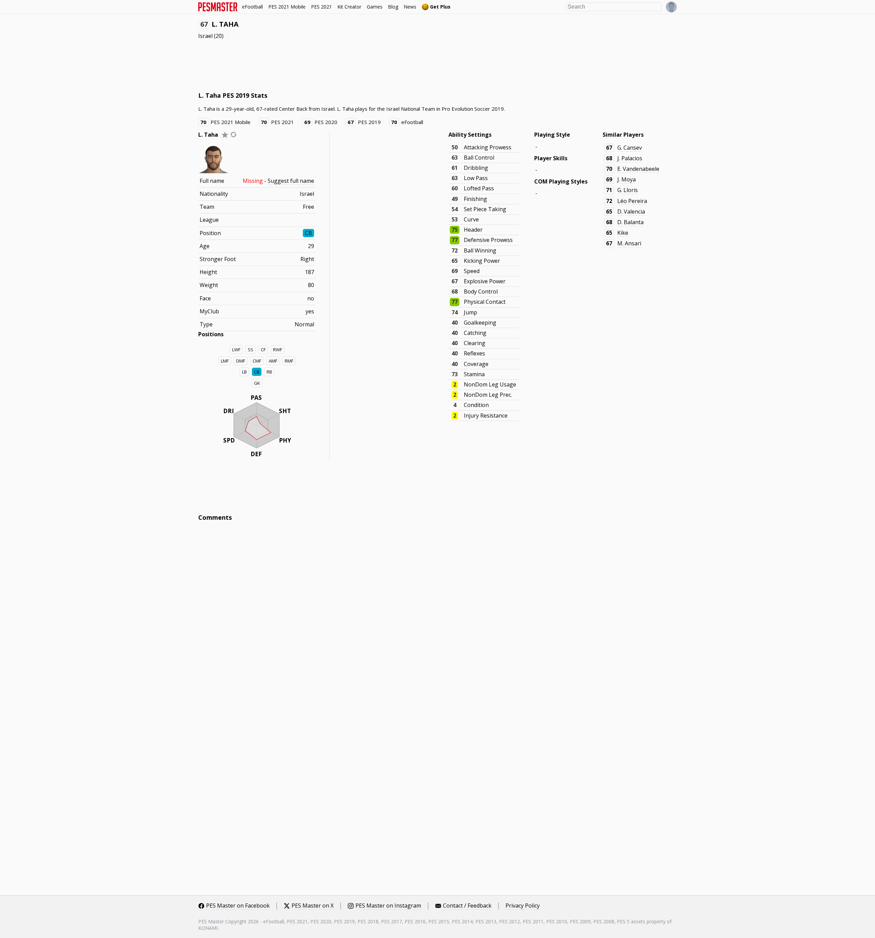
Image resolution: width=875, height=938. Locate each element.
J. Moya (626, 179)
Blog (393, 6)
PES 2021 (321, 6)
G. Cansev (629, 147)
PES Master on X (313, 905)
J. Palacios (629, 158)
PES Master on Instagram (388, 905)
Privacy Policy (523, 905)
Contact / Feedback (467, 905)
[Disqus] (437, 618)
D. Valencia (631, 211)
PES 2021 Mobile (287, 6)
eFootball (252, 6)
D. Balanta (630, 222)
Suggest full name (291, 181)
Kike (622, 232)
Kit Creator (349, 6)
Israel (205, 36)
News (410, 6)
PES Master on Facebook (238, 905)
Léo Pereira (632, 201)
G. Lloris (627, 190)
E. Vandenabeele (638, 169)
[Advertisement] (322, 65)
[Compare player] (233, 134)
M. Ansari (629, 243)
